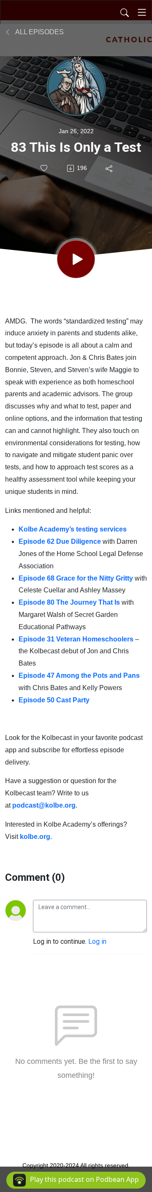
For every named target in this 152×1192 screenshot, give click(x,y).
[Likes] (44, 168)
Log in (97, 941)
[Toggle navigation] (142, 12)
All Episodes (39, 32)
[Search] (124, 12)
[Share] (109, 168)
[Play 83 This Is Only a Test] (76, 259)
